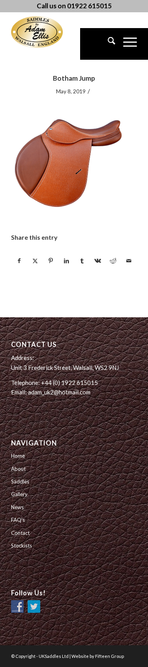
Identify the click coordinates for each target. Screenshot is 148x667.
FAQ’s (18, 520)
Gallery (19, 494)
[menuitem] (107, 44)
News (17, 507)
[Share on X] (35, 261)
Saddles (20, 481)
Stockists (21, 545)
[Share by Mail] (129, 261)
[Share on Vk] (97, 261)
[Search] (107, 44)
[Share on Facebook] (19, 261)
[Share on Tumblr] (82, 261)
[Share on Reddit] (113, 261)
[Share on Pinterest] (50, 261)
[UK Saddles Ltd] (50, 32)
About (18, 469)
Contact (20, 533)
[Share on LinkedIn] (66, 261)
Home (18, 456)
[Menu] (126, 44)
